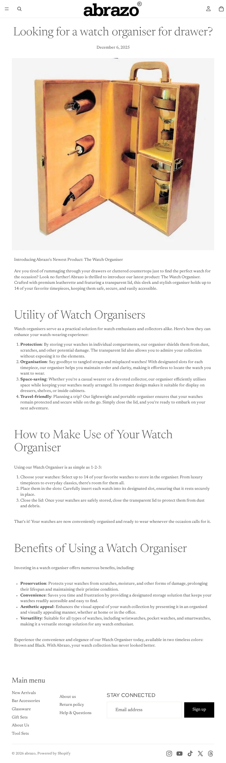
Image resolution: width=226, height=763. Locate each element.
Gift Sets (20, 718)
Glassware (21, 709)
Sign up (199, 710)
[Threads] (210, 753)
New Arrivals (24, 693)
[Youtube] (179, 753)
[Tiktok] (190, 753)
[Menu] (7, 9)
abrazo (30, 753)
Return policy (71, 705)
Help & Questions (75, 713)
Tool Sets (20, 734)
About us (67, 697)
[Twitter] (200, 753)
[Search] (19, 8)
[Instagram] (169, 753)
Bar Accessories (26, 701)
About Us (20, 726)
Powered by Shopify (54, 753)
